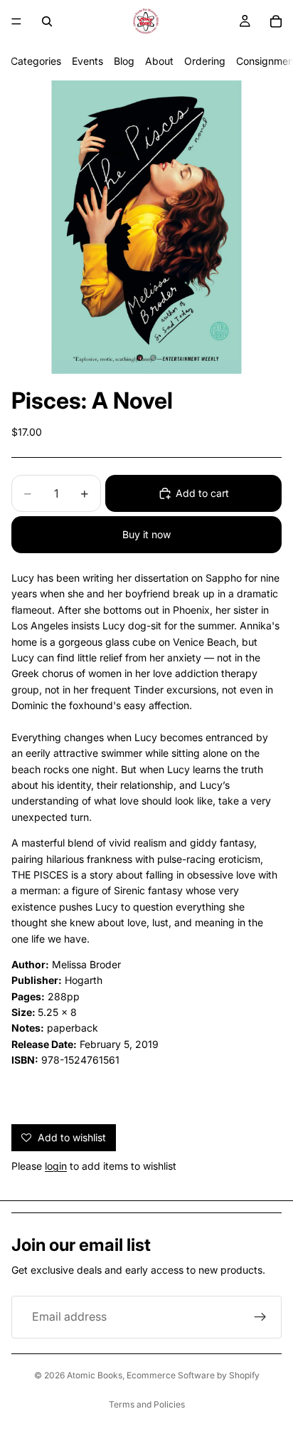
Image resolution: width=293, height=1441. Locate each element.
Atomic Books (94, 1375)
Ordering (204, 61)
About (159, 61)
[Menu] (16, 21)
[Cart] (276, 21)
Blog (124, 61)
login (56, 1166)
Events (87, 61)
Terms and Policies (147, 1404)
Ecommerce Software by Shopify (193, 1375)
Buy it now (146, 534)
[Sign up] (260, 1317)
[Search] (47, 21)
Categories (36, 61)
